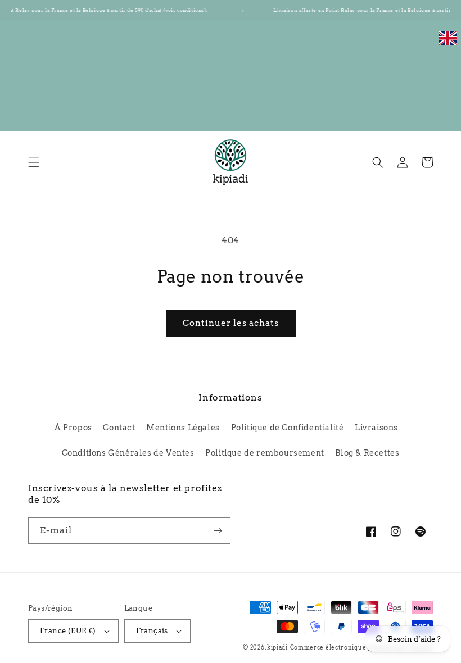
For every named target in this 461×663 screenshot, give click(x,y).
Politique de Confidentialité (287, 427)
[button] (33, 162)
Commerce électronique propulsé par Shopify (361, 647)
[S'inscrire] (217, 530)
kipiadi (277, 647)
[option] (448, 44)
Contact (119, 427)
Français (152, 630)
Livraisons (376, 427)
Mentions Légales (183, 427)
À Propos (73, 427)
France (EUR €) (68, 630)
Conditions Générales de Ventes (128, 452)
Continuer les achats (231, 323)
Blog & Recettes (367, 452)
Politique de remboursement (264, 452)
